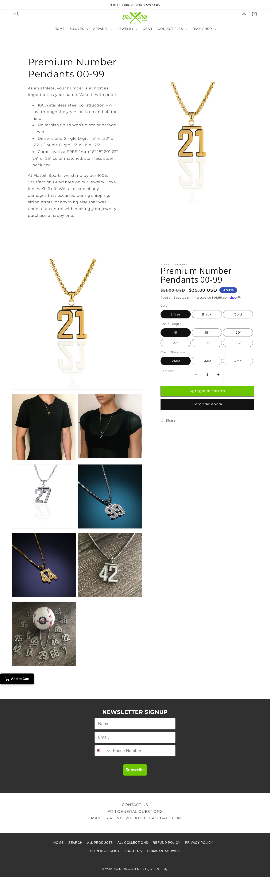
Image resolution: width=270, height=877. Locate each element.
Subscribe (135, 770)
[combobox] (103, 750)
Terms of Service (163, 851)
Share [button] (171, 420)
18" (207, 332)
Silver (176, 314)
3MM (206, 361)
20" (238, 332)
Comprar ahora (207, 404)
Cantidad (168, 371)
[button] (17, 14)
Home (58, 842)
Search (75, 842)
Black (207, 314)
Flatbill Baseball (125, 869)
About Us (133, 851)
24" (206, 343)
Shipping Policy (105, 851)
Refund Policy (166, 842)
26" (238, 343)
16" (175, 332)
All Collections (132, 842)
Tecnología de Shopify (152, 869)
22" (175, 343)
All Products (100, 842)
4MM (238, 361)
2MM (175, 361)
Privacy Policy (199, 842)
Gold (238, 314)
